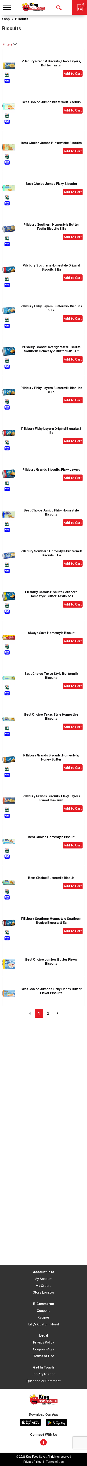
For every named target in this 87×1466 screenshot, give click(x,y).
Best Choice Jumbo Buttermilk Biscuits (51, 102)
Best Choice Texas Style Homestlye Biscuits (51, 716)
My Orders (43, 1286)
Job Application (43, 1374)
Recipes (44, 1317)
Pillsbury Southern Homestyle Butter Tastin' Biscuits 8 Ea (51, 226)
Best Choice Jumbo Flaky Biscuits (51, 184)
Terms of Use (43, 1356)
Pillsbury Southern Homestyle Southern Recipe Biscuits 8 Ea (51, 921)
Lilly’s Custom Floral (43, 1324)
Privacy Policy (43, 1342)
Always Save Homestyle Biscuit (51, 633)
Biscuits (21, 19)
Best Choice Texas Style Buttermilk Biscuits (51, 676)
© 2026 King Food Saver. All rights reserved (43, 1456)
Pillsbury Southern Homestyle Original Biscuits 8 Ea (51, 267)
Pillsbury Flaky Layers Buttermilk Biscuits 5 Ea (51, 308)
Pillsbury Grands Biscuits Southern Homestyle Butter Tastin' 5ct (51, 594)
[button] (73, 73)
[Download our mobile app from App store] (30, 1422)
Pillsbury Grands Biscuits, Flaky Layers (51, 469)
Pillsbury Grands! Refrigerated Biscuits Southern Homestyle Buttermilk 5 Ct (51, 349)
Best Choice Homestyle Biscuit (51, 837)
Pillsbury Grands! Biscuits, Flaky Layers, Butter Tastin (51, 63)
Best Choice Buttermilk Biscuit (51, 878)
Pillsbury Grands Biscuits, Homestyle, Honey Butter (51, 757)
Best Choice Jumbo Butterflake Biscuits (51, 143)
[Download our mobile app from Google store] (56, 1422)
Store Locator (43, 1292)
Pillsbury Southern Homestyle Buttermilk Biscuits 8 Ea (51, 553)
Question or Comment (44, 1381)
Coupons (43, 1311)
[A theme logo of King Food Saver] (33, 7)
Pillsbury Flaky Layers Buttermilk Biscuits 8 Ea (51, 390)
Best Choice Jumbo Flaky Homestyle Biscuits (51, 512)
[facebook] (43, 1443)
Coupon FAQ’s (43, 1349)
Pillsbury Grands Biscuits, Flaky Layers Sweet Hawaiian (51, 798)
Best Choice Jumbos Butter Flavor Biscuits (51, 961)
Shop (6, 19)
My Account (43, 1279)
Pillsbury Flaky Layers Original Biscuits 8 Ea (51, 431)
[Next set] (57, 1013)
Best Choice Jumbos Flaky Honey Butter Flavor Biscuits (51, 991)
